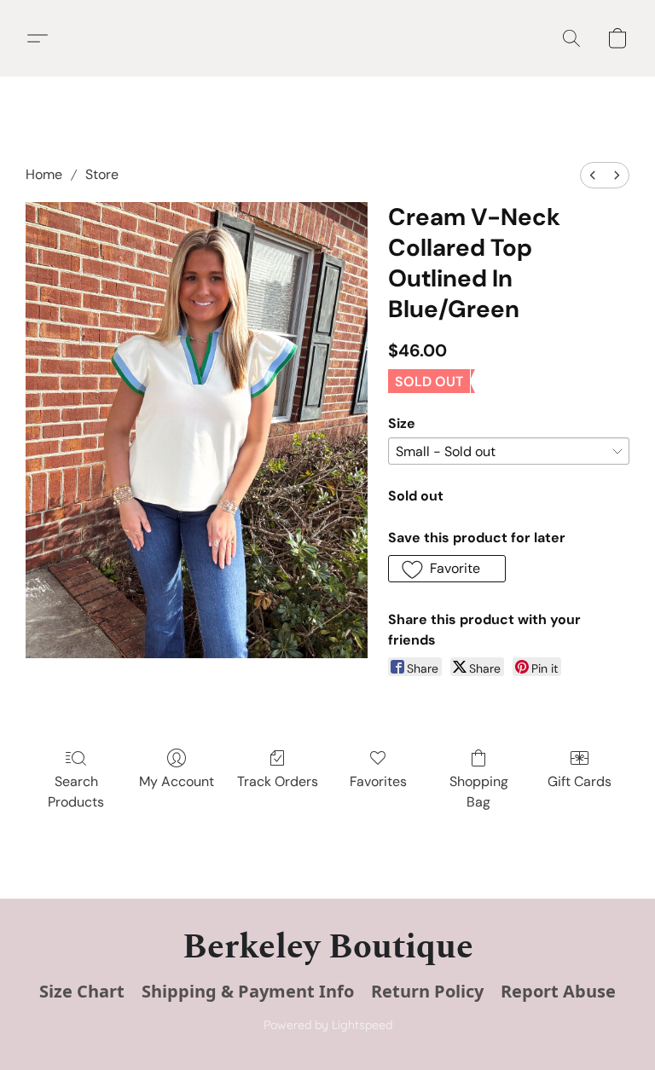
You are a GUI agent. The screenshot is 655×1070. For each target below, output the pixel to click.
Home (44, 174)
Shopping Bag (478, 791)
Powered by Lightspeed (328, 1024)
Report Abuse (558, 991)
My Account (176, 781)
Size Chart (82, 991)
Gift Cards (580, 781)
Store (102, 174)
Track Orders (277, 781)
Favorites (378, 781)
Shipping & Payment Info (248, 991)
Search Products (76, 791)
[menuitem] (593, 175)
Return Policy (427, 991)
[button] (44, 38)
